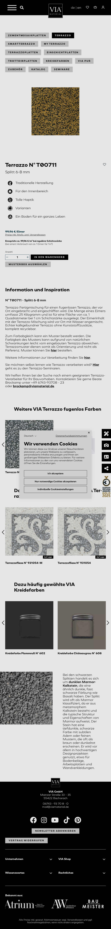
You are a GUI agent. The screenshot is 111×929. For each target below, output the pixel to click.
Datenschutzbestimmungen (71, 435)
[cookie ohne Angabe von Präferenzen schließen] (89, 432)
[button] (30, 436)
